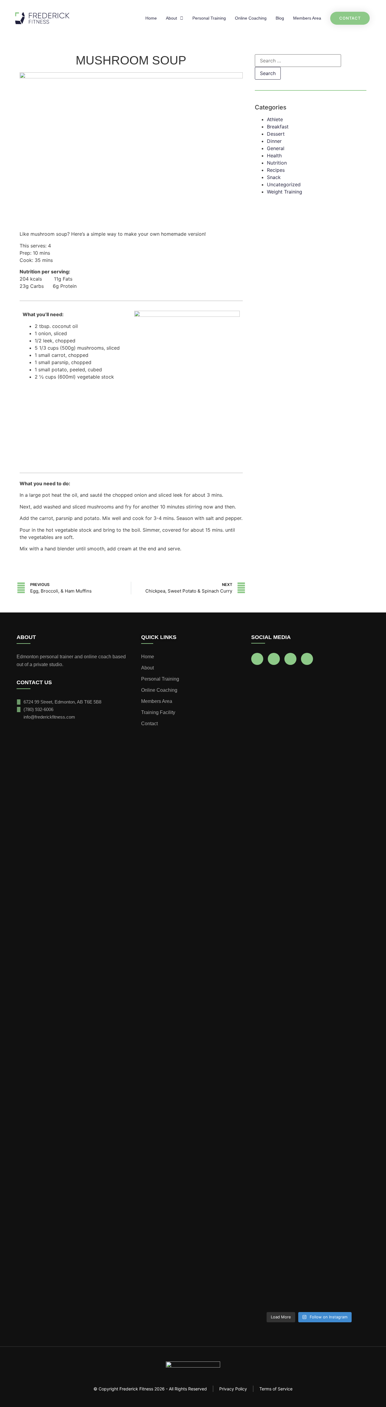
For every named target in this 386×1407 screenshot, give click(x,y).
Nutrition (277, 163)
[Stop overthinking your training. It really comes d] (309, 696)
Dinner (274, 141)
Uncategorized (284, 184)
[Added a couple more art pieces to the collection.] (309, 1108)
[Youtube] (290, 659)
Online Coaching (251, 18)
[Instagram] (274, 659)
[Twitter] (307, 659)
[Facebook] (257, 659)
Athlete (275, 119)
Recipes (276, 170)
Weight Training (284, 192)
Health (274, 156)
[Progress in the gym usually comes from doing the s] (348, 794)
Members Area (307, 18)
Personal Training (209, 18)
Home (151, 18)
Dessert (276, 134)
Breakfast (278, 127)
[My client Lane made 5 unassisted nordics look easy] (269, 870)
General (275, 148)
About (171, 18)
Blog (280, 18)
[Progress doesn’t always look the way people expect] (348, 1184)
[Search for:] (298, 60)
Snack (274, 177)
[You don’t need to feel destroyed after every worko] (269, 1187)
